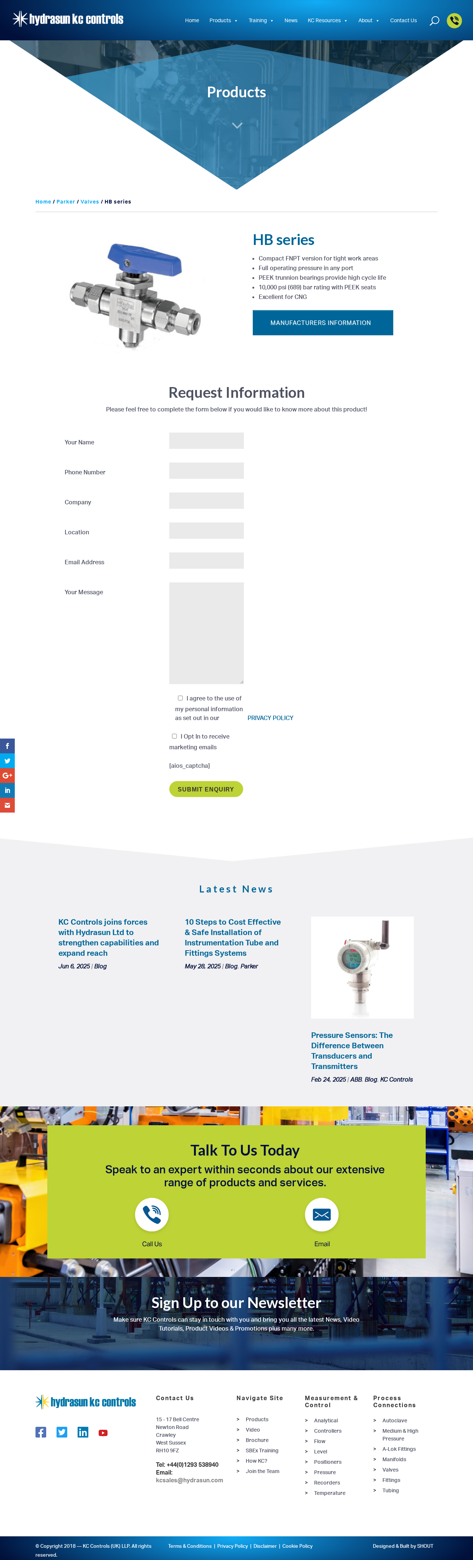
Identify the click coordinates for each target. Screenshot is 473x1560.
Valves (90, 201)
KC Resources (324, 20)
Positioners (327, 1462)
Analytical (326, 1420)
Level (320, 1451)
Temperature (330, 1493)
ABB (356, 1079)
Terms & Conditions (190, 1546)
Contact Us (403, 20)
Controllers (327, 1431)
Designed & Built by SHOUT (403, 1546)
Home (192, 20)
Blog (100, 966)
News (291, 20)
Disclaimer (265, 1546)
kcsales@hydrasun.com (189, 1480)
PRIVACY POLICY (270, 718)
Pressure (325, 1472)
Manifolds (394, 1459)
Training (258, 20)
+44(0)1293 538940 (192, 1464)
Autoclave (394, 1420)
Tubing (390, 1490)
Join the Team (262, 1471)
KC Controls (396, 1079)
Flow (320, 1441)
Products (220, 20)
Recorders (327, 1482)
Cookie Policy (297, 1546)
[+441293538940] (454, 27)
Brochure (257, 1440)
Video (253, 1429)
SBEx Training (262, 1450)
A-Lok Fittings (399, 1449)
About (365, 20)
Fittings (391, 1480)
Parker (66, 201)
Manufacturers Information (320, 322)
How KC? (256, 1461)
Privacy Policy (232, 1546)
